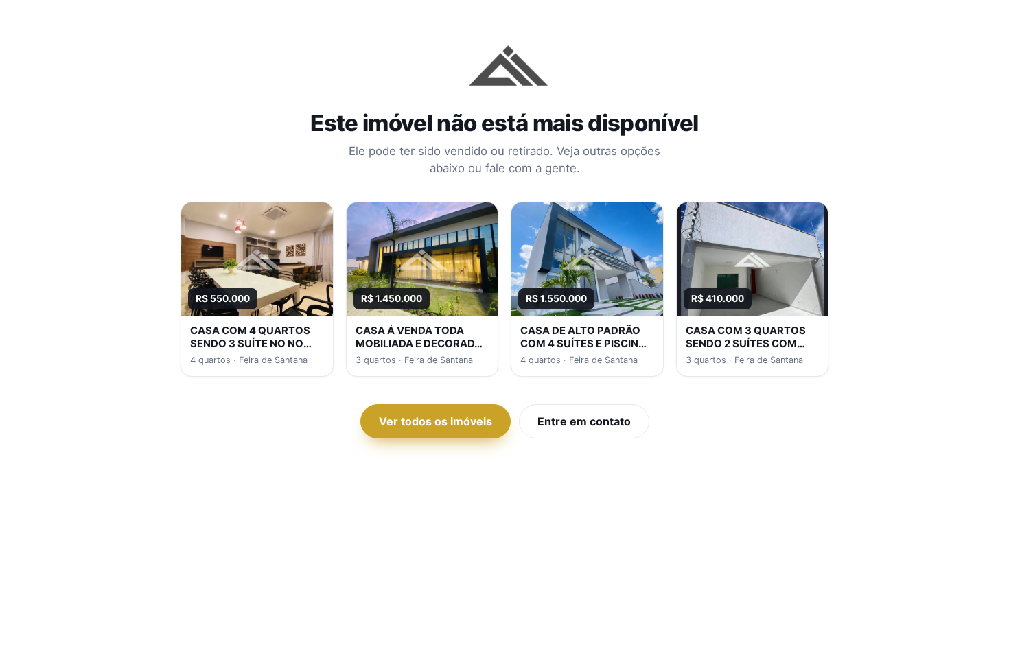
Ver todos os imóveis (435, 421)
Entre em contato (584, 421)
